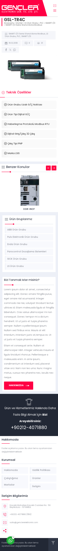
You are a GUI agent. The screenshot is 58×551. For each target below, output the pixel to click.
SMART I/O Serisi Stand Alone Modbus (23, 25)
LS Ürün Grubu (31, 23)
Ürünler (19, 23)
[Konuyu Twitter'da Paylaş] (10, 49)
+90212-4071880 (29, 428)
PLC (42, 23)
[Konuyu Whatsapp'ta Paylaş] (14, 49)
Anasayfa (9, 23)
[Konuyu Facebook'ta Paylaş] (6, 49)
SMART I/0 (50, 23)
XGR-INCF (29, 209)
